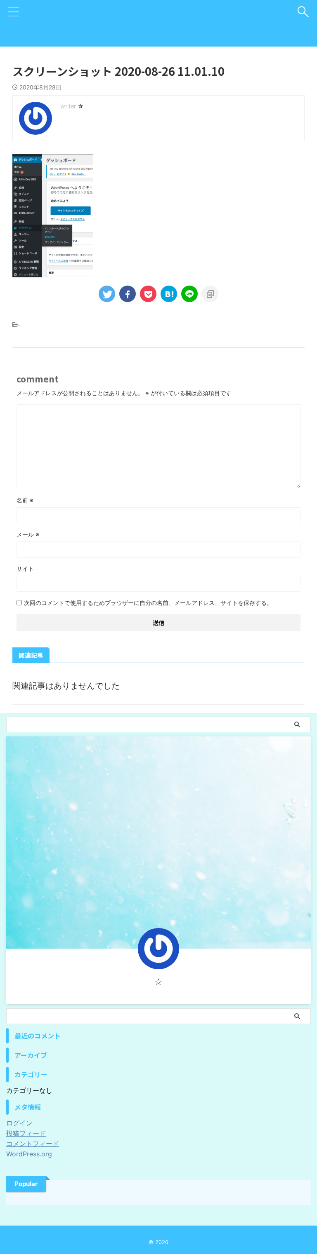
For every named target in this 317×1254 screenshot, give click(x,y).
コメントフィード (32, 1143)
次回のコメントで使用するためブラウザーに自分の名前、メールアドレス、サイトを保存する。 (148, 602)
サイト (25, 568)
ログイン (19, 1123)
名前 (25, 500)
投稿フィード (26, 1133)
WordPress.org (29, 1154)
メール (28, 534)
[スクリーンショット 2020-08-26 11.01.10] (169, 294)
